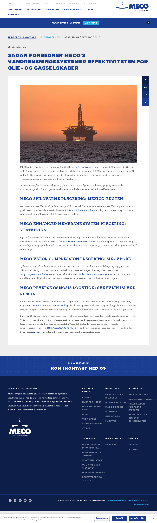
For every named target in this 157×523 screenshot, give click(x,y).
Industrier (15, 10)
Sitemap (133, 449)
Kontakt (13, 15)
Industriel (111, 412)
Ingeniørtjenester (93, 473)
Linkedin (20, 500)
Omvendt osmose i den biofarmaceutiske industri (145, 87)
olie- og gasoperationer (88, 167)
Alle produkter (138, 395)
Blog (91, 10)
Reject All (119, 518)
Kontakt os (36, 332)
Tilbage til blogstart (22, 37)
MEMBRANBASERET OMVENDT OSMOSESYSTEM (139, 418)
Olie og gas (112, 416)
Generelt (134, 445)
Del (145, 102)
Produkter (34, 10)
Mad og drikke (114, 407)
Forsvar (110, 421)
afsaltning (71, 37)
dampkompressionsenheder (34, 274)
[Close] (153, 518)
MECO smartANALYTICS (60, 328)
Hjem (145, 80)
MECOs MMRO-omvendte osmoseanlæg (47, 306)
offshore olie (90, 37)
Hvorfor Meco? (73, 10)
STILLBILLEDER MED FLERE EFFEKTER (136, 407)
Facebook (10, 500)
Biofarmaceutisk (115, 402)
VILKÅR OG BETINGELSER (117, 500)
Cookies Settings (102, 518)
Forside (87, 397)
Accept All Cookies (137, 518)
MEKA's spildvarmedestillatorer (81, 210)
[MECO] (132, 6)
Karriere (60, 4)
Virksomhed (32, 4)
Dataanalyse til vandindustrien (145, 94)
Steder (47, 4)
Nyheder (74, 4)
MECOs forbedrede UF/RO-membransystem (73, 242)
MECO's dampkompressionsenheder (91, 274)
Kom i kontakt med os (78, 368)
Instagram (30, 500)
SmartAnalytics (92, 460)
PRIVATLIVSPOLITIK (135, 500)
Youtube (25, 500)
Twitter (15, 500)
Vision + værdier (92, 424)
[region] (78, 518)
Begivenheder (91, 4)
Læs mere (91, 23)
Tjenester (52, 10)
